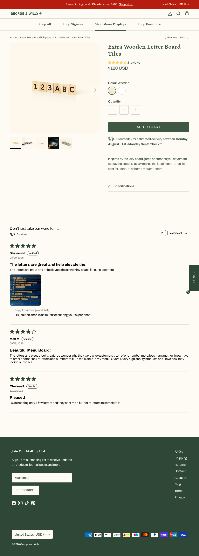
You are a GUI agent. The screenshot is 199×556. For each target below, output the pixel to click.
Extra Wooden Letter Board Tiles (72, 37)
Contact (180, 471)
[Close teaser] (188, 292)
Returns (180, 464)
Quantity (114, 101)
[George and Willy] (26, 13)
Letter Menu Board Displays (35, 37)
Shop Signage (73, 24)
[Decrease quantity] (112, 110)
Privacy (180, 497)
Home (13, 37)
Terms (179, 490)
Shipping (181, 458)
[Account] (169, 13)
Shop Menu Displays (110, 24)
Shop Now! (126, 4)
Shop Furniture (149, 24)
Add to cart (149, 127)
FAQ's (179, 451)
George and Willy (29, 544)
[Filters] (162, 233)
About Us (181, 477)
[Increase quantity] (135, 110)
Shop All (44, 24)
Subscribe (25, 490)
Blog (178, 484)
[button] (117, 62)
